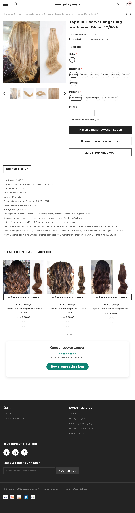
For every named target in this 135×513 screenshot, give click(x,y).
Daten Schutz (80, 489)
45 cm (105, 74)
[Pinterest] (24, 452)
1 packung (76, 97)
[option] (34, 52)
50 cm (115, 74)
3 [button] (71, 334)
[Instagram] (15, 452)
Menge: (73, 106)
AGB (67, 489)
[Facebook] (6, 452)
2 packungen (92, 97)
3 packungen (110, 97)
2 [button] (67, 334)
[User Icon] (118, 4)
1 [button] (64, 334)
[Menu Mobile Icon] (5, 4)
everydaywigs (68, 4)
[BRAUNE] (23, 324)
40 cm (94, 74)
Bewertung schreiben (67, 366)
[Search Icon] (15, 4)
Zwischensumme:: (79, 119)
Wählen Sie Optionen (23, 297)
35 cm (84, 74)
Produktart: (75, 39)
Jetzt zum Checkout (100, 152)
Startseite (8, 13)
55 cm (126, 74)
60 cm (73, 82)
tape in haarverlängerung (29, 13)
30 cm (73, 74)
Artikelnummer (77, 34)
